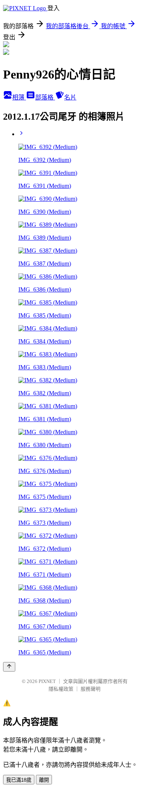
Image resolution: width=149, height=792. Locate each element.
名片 (70, 97)
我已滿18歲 (18, 780)
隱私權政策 (61, 689)
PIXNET (47, 681)
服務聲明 (90, 689)
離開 (44, 780)
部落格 (45, 97)
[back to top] (9, 667)
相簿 (19, 97)
